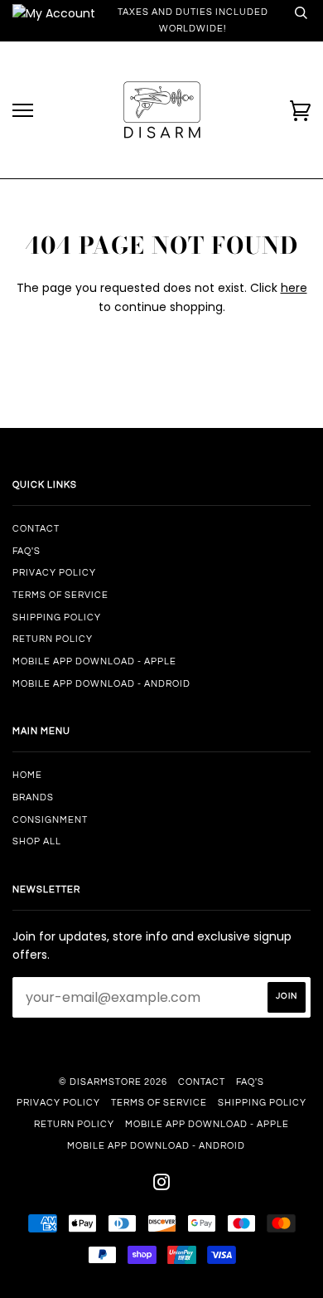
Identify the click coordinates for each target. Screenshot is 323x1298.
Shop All (36, 841)
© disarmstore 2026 (113, 1082)
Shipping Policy (56, 617)
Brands (33, 797)
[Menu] (22, 110)
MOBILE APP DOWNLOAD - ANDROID (101, 683)
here (294, 288)
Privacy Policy (54, 572)
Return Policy (52, 639)
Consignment (50, 819)
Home (27, 775)
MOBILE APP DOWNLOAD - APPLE (94, 661)
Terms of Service (60, 595)
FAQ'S (26, 551)
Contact (36, 528)
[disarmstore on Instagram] (162, 1185)
